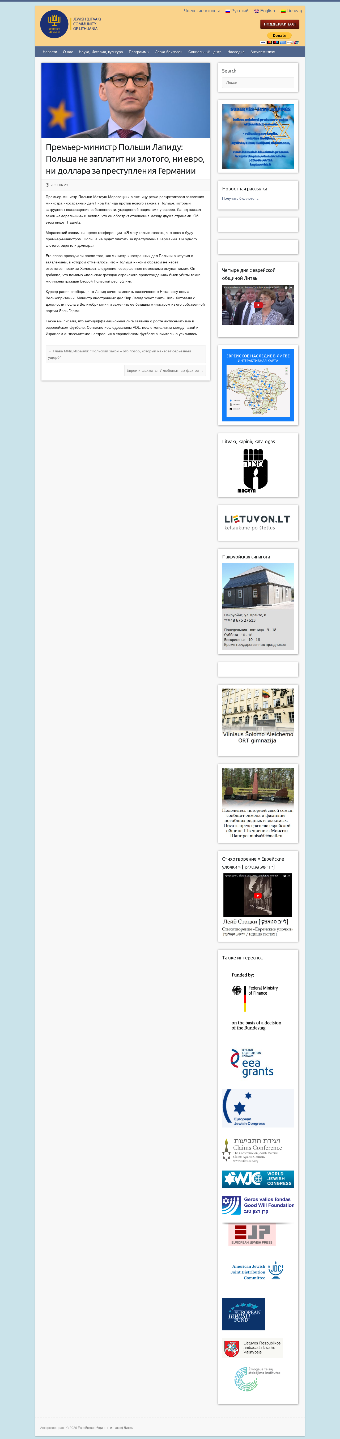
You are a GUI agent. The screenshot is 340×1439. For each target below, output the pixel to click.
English (267, 10)
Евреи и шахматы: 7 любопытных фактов (165, 370)
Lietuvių (294, 10)
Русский (240, 10)
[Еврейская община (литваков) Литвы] (92, 36)
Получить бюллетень (240, 198)
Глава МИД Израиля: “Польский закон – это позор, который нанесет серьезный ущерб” (119, 354)
